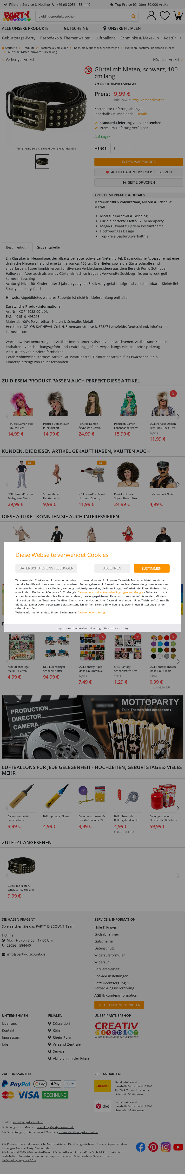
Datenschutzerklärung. (92, 612)
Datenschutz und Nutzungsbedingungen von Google (110, 592)
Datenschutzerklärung (87, 628)
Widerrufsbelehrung (116, 628)
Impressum (64, 628)
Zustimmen (152, 568)
